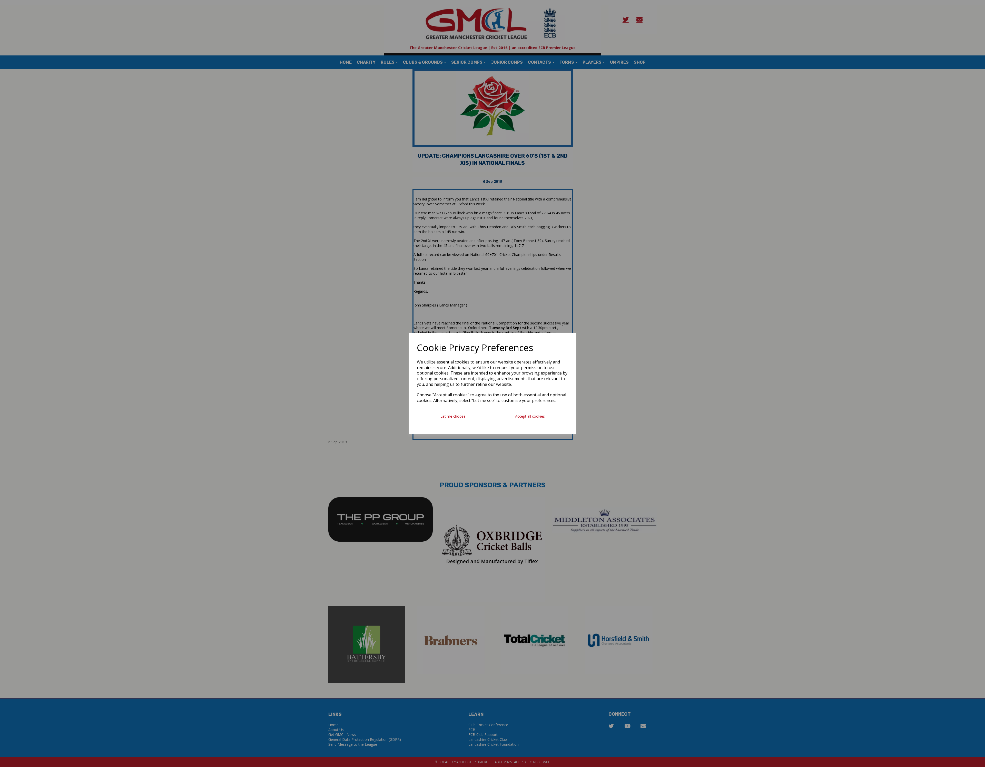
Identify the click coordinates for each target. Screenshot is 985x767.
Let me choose (453, 416)
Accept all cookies (530, 416)
